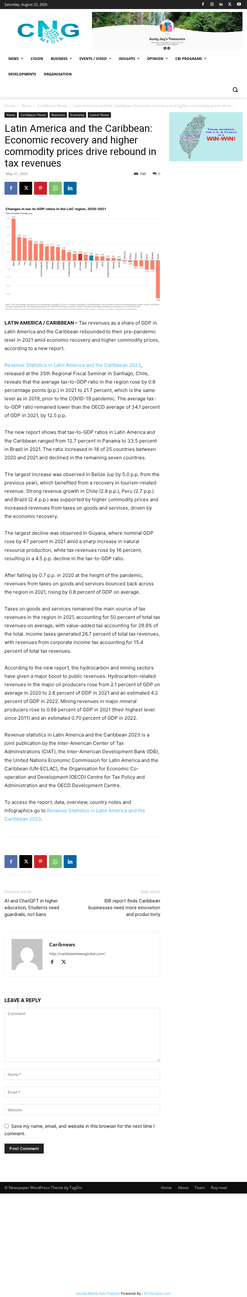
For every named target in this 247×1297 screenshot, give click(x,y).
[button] (234, 89)
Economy (77, 114)
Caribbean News (52, 105)
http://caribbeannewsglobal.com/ (77, 953)
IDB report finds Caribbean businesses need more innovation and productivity (124, 907)
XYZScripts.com (157, 1293)
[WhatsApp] (55, 188)
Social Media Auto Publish (98, 1293)
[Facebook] (203, 4)
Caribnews (62, 944)
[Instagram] (212, 4)
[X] (229, 4)
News (27, 105)
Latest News (99, 114)
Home (10, 105)
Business (58, 114)
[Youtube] (238, 4)
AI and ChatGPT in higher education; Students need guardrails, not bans (32, 907)
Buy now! (219, 1187)
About (183, 1187)
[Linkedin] (221, 4)
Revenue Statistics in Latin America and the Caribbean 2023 (73, 365)
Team (200, 1187)
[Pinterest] (40, 188)
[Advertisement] (123, 1242)
